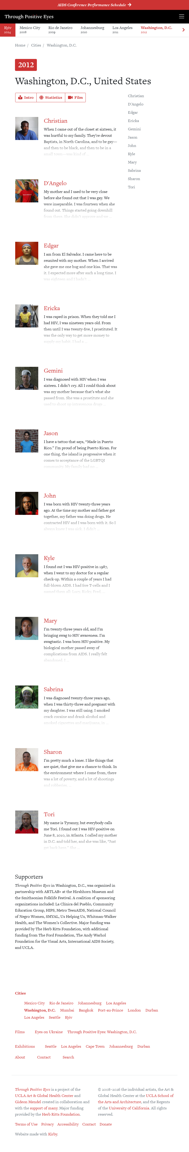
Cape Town (95, 1046)
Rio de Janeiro (60, 29)
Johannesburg (92, 29)
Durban (151, 1010)
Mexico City (30, 29)
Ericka (133, 120)
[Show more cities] (183, 30)
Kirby (52, 1134)
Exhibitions (25, 1046)
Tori (131, 187)
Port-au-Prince (110, 1010)
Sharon (134, 178)
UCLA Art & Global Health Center (44, 1095)
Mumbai (67, 1010)
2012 (26, 64)
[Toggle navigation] (181, 16)
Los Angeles (122, 29)
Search (68, 1057)
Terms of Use (26, 1124)
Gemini (134, 129)
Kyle (131, 154)
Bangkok (86, 1010)
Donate (106, 1124)
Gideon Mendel (28, 1102)
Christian (136, 96)
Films (20, 1032)
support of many (43, 1108)
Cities (36, 45)
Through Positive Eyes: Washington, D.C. (102, 1032)
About (20, 1057)
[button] (26, 97)
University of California (129, 1108)
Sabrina (134, 170)
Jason (132, 137)
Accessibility (68, 1124)
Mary (132, 162)
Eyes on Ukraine (49, 1032)
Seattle (54, 1017)
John (132, 145)
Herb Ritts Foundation (61, 1114)
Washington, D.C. (156, 29)
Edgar (133, 112)
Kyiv (7, 29)
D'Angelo (135, 104)
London (134, 1010)
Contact (44, 1057)
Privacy (47, 1124)
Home (20, 45)
